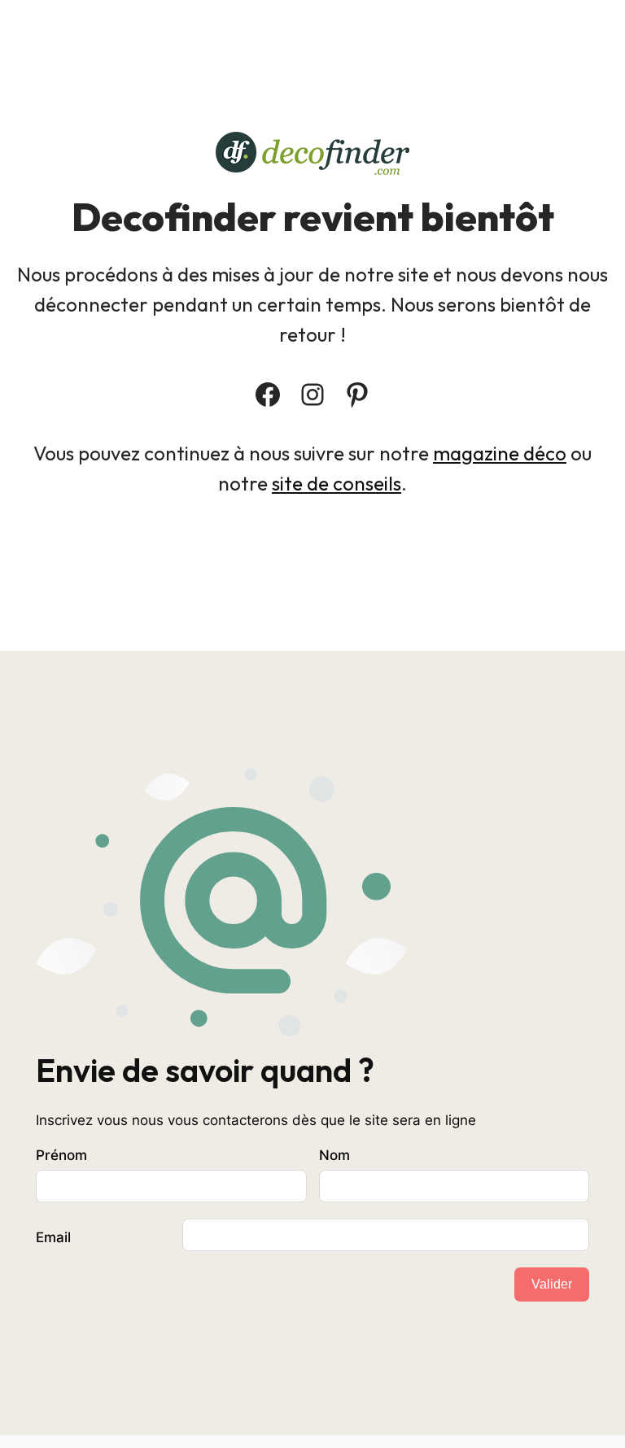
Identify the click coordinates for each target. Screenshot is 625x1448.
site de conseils (336, 483)
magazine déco (499, 453)
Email (53, 1237)
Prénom (61, 1155)
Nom (334, 1155)
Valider (551, 1284)
